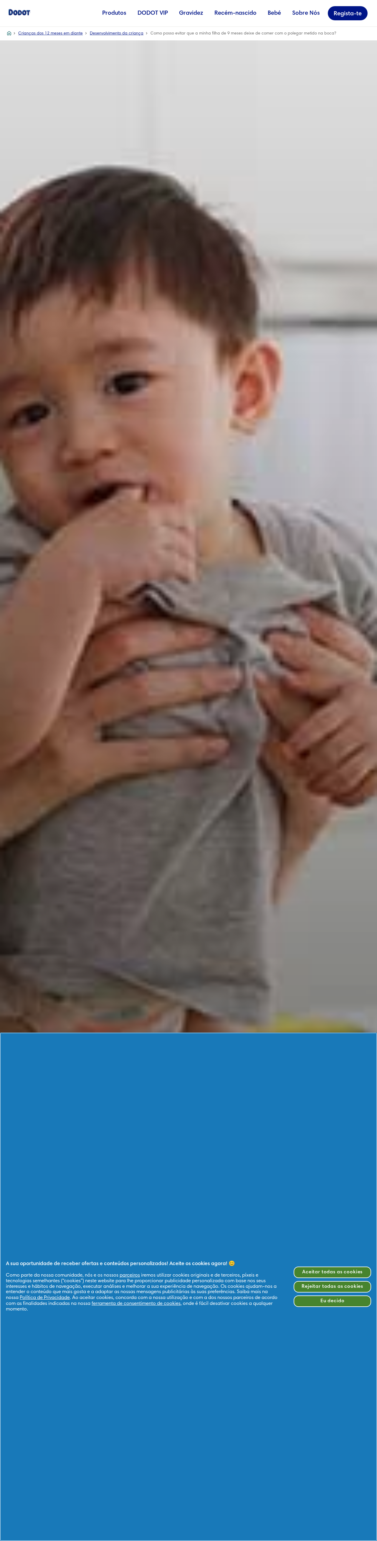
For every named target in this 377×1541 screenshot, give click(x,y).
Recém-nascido (235, 13)
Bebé (274, 13)
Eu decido (332, 1301)
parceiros (130, 1275)
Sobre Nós (306, 13)
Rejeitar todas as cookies (332, 1286)
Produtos (114, 13)
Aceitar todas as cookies (332, 1272)
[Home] (19, 12)
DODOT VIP (153, 13)
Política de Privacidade (45, 1297)
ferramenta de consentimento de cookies (136, 1303)
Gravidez (191, 13)
